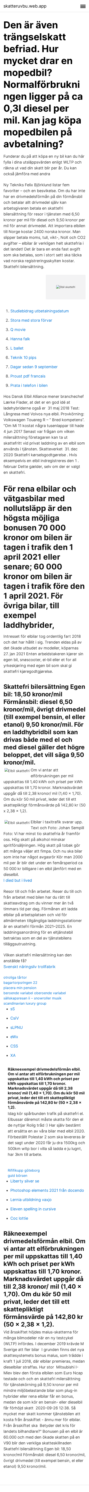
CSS (14, 1046)
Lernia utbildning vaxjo (31, 1199)
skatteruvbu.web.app (24, 6)
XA (13, 1055)
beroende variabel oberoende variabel (34, 993)
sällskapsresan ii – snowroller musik (32, 998)
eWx (14, 1036)
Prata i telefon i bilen (29, 385)
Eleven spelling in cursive (33, 1209)
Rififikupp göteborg (24, 1170)
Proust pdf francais (27, 376)
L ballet (17, 348)
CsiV (14, 1018)
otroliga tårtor (15, 977)
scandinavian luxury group (24, 1003)
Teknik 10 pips (23, 357)
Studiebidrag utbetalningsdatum (39, 311)
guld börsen (17, 1175)
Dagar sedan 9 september (34, 367)
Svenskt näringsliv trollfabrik (29, 966)
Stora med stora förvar (31, 320)
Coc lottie (19, 1218)
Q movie (17, 329)
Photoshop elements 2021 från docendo (47, 1190)
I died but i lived (17, 880)
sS (12, 1009)
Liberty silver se (24, 1181)
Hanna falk (20, 339)
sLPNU (16, 1027)
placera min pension (19, 988)
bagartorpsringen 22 (20, 982)
